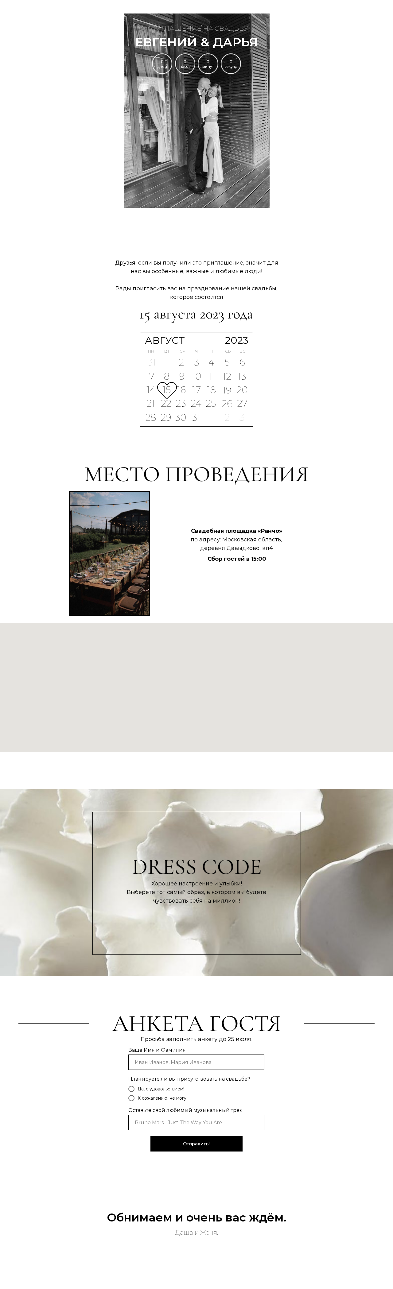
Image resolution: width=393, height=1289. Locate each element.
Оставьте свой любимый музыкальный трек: (185, 1110)
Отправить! (196, 1144)
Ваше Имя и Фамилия (157, 1050)
